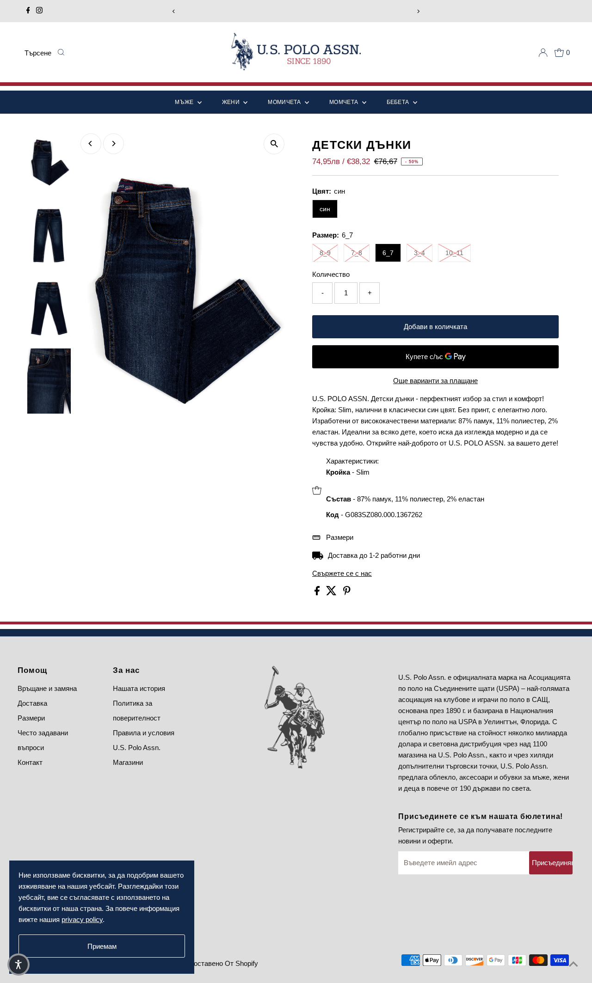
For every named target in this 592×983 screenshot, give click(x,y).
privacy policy (82, 919)
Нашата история (139, 688)
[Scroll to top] (573, 964)
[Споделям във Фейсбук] (317, 593)
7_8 (356, 252)
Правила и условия (143, 733)
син (325, 209)
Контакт (30, 762)
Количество (331, 274)
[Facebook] (28, 11)
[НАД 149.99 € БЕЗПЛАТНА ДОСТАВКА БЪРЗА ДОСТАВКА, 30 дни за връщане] (295, 11)
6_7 (388, 252)
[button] (18, 964)
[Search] (60, 53)
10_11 (454, 252)
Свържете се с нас (342, 573)
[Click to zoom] (274, 144)
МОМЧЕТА (344, 102)
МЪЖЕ (185, 102)
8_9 (325, 252)
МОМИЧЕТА (285, 102)
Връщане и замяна (47, 688)
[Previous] (173, 11)
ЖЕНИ (231, 102)
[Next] (418, 11)
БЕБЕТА (399, 102)
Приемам (102, 946)
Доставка (32, 703)
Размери (339, 537)
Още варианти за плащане (435, 381)
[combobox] (38, 53)
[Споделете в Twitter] (332, 593)
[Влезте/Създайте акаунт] (543, 53)
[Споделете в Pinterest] (347, 593)
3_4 (419, 252)
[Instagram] (39, 11)
